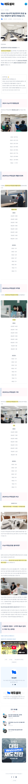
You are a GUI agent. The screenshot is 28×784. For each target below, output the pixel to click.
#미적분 (10, 659)
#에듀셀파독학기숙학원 (19, 659)
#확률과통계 (14, 662)
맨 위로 (14, 780)
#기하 (6, 659)
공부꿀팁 (7, 10)
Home (2, 10)
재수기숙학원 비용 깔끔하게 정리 (15, 729)
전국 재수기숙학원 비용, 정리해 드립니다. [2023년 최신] (15, 715)
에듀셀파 (5, 19)
